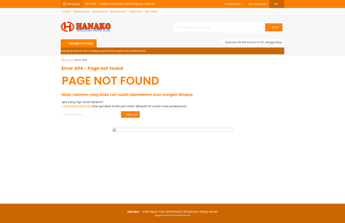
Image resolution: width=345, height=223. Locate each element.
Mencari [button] (132, 114)
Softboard (135, 11)
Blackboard (118, 11)
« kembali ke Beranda (76, 106)
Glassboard (99, 11)
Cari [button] (275, 27)
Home (66, 11)
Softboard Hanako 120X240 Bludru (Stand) (127, 4)
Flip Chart (151, 11)
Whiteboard (81, 11)
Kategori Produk (80, 43)
